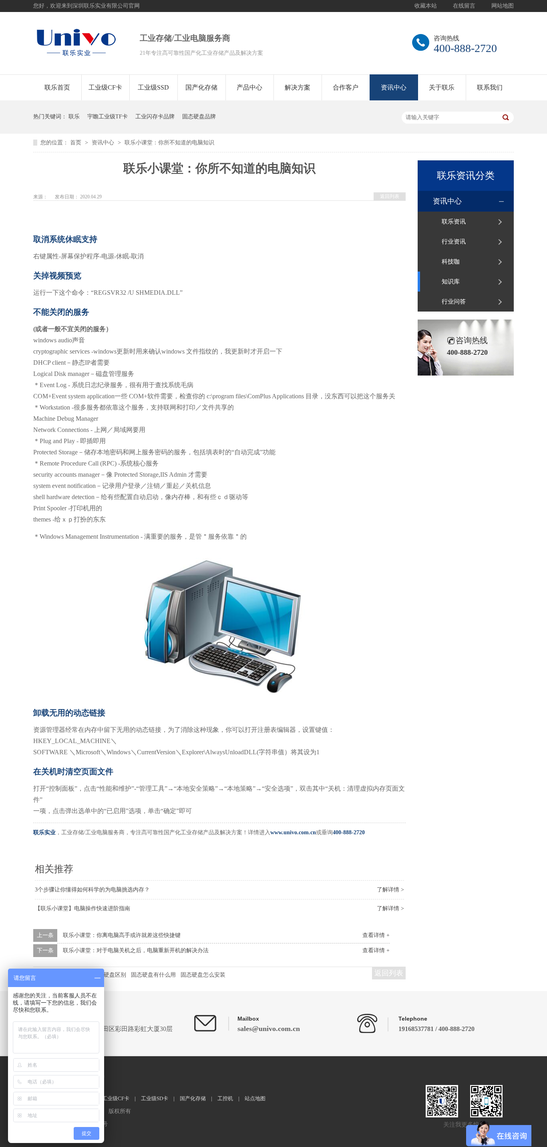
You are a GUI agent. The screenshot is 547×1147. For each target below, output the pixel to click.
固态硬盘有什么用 (153, 975)
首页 (76, 143)
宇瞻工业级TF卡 (107, 117)
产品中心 (249, 87)
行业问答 (454, 301)
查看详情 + (376, 935)
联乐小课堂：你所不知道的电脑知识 (169, 143)
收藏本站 (425, 6)
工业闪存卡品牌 (155, 117)
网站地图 (502, 6)
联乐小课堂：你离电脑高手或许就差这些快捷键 (122, 935)
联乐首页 (57, 87)
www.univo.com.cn (293, 832)
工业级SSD (153, 87)
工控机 (225, 1098)
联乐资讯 (454, 221)
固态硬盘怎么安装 (203, 975)
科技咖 (451, 261)
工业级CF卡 (105, 87)
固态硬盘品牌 (199, 117)
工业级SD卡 (154, 1098)
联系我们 (490, 87)
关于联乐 (441, 87)
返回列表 (389, 196)
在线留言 (464, 6)
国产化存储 (201, 87)
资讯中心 (393, 87)
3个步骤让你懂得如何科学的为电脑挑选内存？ (92, 890)
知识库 (451, 281)
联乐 (74, 117)
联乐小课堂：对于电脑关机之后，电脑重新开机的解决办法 (136, 950)
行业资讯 (454, 241)
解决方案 (297, 87)
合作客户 (345, 87)
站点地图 (255, 1098)
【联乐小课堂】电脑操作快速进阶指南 (82, 908)
